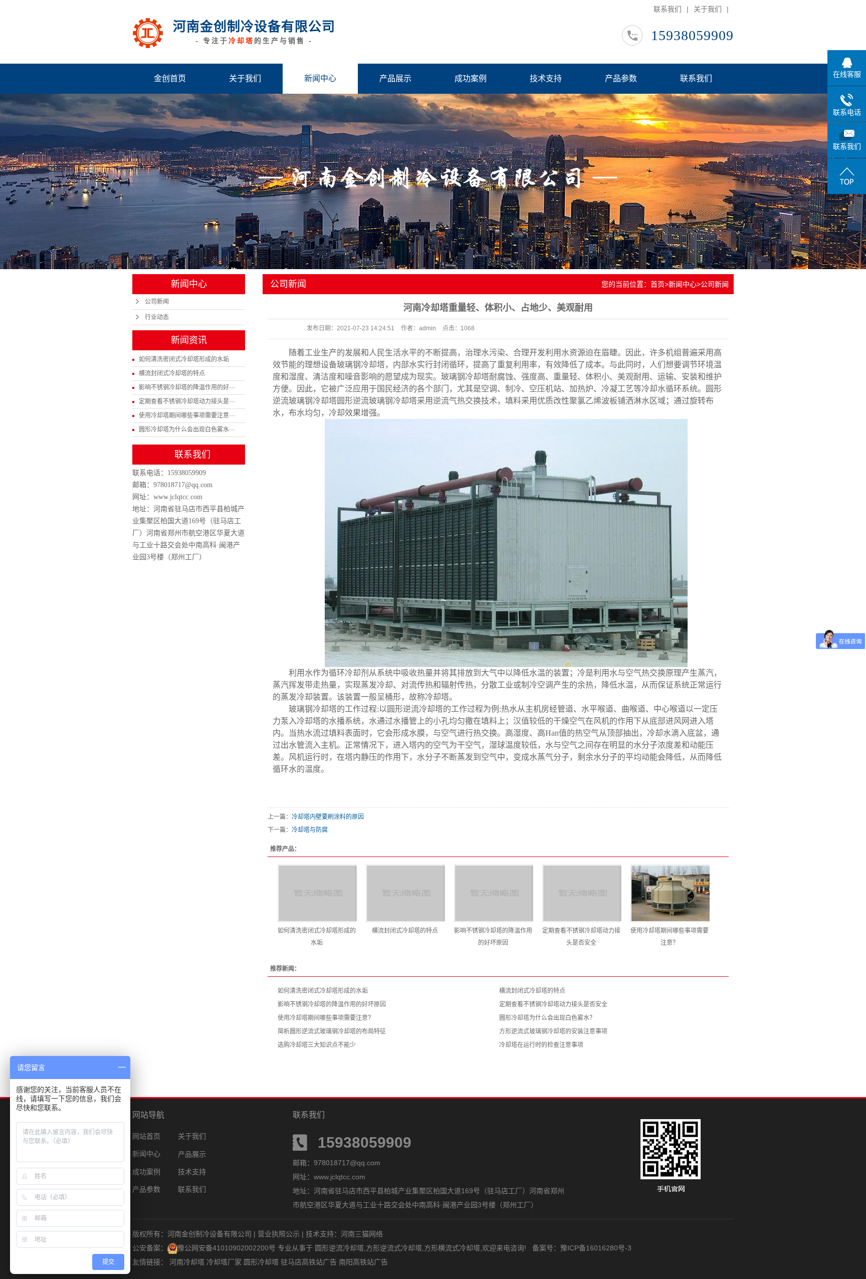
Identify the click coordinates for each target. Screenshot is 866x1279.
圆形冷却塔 (262, 1262)
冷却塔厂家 (225, 1262)
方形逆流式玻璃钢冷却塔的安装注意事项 (553, 1031)
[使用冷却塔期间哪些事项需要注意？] (669, 893)
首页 (658, 284)
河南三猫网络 (362, 1234)
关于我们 (708, 9)
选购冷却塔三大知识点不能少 (317, 1044)
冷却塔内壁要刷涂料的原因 (328, 816)
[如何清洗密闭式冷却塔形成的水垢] (317, 893)
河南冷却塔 (187, 1262)
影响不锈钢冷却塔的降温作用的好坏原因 (332, 1004)
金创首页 (170, 78)
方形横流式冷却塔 (452, 1248)
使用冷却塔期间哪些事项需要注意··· (187, 415)
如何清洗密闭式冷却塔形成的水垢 (184, 359)
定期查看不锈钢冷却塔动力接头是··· (187, 401)
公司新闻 (157, 301)
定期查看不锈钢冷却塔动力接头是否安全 (553, 1004)
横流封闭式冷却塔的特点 (172, 373)
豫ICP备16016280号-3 (595, 1248)
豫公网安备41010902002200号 (226, 1248)
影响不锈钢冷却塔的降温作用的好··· (187, 387)
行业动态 (157, 317)
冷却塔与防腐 (310, 829)
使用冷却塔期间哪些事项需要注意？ (326, 1017)
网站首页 (146, 1136)
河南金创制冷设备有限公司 (254, 26)
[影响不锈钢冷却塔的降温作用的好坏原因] (493, 893)
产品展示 (395, 78)
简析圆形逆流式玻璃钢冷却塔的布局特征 (332, 1031)
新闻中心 (320, 78)
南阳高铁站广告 (363, 1262)
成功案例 (471, 78)
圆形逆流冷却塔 (339, 1248)
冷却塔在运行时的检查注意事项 (541, 1044)
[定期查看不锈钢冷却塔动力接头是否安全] (581, 893)
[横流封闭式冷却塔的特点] (405, 893)
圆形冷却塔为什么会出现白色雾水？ (547, 1017)
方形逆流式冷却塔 (394, 1248)
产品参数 (621, 78)
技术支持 (546, 78)
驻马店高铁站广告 (310, 1262)
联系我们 (668, 9)
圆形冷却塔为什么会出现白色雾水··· (187, 429)
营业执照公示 (279, 1234)
